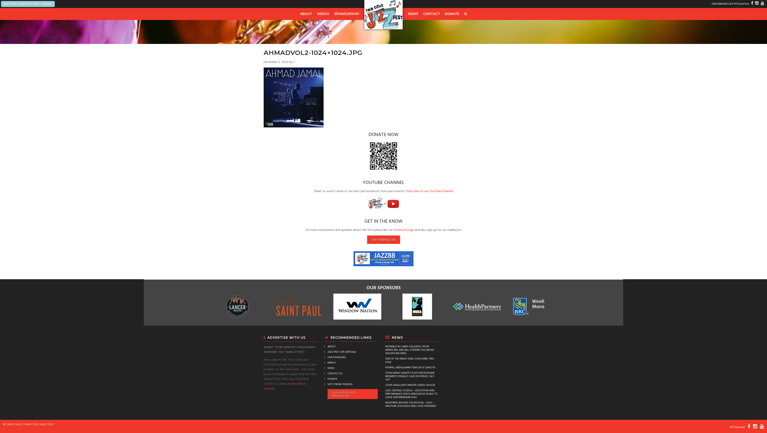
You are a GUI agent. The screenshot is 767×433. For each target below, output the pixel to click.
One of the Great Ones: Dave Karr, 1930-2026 (410, 360)
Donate (452, 14)
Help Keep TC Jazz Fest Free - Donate (28, 4)
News (413, 14)
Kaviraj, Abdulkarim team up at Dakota (410, 367)
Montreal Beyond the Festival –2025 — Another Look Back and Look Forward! (410, 404)
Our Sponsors (337, 357)
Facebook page (403, 230)
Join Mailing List (383, 239)
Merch (323, 14)
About (306, 14)
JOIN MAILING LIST (722, 4)
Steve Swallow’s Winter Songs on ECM (410, 385)
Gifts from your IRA (340, 384)
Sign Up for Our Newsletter (344, 394)
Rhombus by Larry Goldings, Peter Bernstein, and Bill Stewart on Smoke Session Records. (409, 350)
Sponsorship (346, 14)
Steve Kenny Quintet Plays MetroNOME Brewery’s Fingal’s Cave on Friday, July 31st (409, 376)
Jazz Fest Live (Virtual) (342, 352)
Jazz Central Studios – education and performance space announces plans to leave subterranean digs (411, 393)
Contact (431, 14)
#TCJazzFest (741, 4)
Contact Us (335, 373)
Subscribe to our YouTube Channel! (429, 191)
